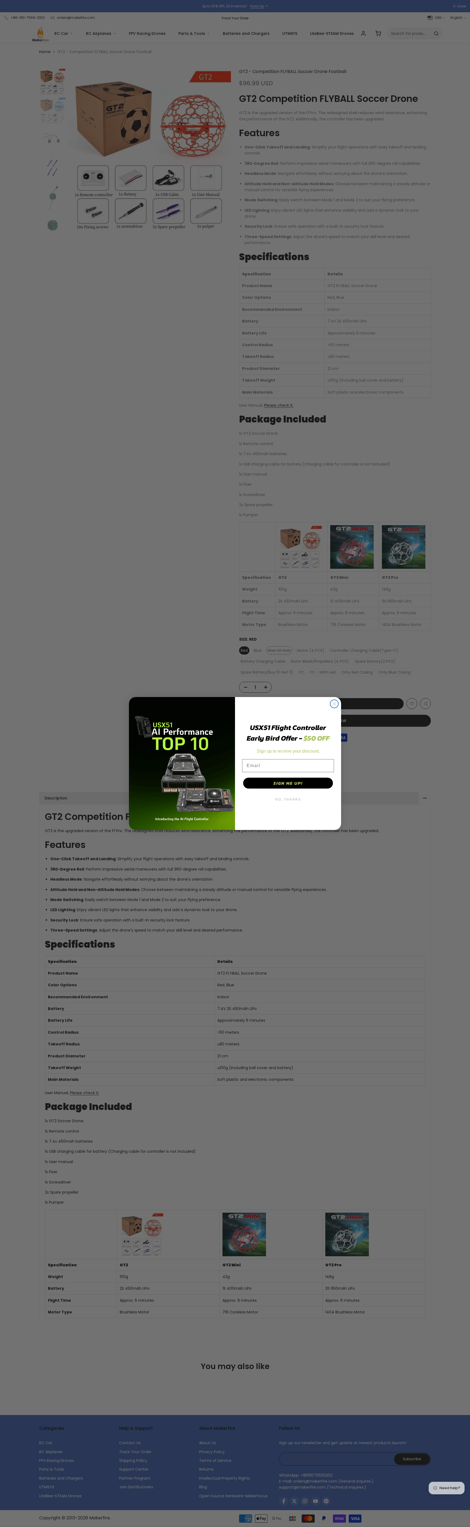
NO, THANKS (288, 799)
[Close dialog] (334, 704)
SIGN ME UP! (288, 783)
